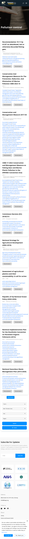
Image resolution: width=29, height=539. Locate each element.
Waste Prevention (12, 388)
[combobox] (14, 404)
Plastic (18, 97)
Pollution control (12, 142)
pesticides (11, 352)
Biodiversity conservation (9, 304)
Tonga (8, 149)
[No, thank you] (27, 521)
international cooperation (13, 190)
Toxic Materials (16, 383)
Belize (9, 180)
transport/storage (14, 357)
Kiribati (15, 134)
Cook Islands (17, 125)
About (2, 512)
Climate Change (12, 306)
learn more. (4, 532)
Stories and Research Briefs (7, 518)
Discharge (10, 183)
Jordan (20, 256)
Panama (11, 197)
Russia (8, 100)
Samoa (8, 147)
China (8, 90)
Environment (7, 66)
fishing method (9, 95)
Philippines (10, 141)
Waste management (12, 286)
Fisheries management (14, 58)
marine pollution (11, 62)
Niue (8, 139)
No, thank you (19, 535)
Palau (11, 139)
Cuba (15, 182)
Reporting (9, 63)
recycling (8, 381)
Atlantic (4, 57)
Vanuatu (9, 102)
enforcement (5, 376)
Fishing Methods (9, 60)
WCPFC (12, 152)
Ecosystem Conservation (13, 254)
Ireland (10, 348)
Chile (12, 180)
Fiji (14, 129)
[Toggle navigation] (26, 3)
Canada (4, 90)
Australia (4, 122)
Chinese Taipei (14, 90)
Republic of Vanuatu (11, 200)
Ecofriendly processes (8, 221)
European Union (12, 92)
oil (7, 197)
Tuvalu (13, 149)
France (8, 132)
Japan (15, 95)
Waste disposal (16, 202)
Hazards (10, 256)
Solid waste (13, 100)
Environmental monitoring (14, 283)
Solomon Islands (15, 147)
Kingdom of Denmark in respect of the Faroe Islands (14, 192)
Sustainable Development (16, 230)
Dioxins (4, 342)
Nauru (16, 137)
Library (2, 515)
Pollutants (12, 284)
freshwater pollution (14, 378)
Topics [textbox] (4, 404)
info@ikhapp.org (5, 500)
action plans (5, 281)
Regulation (14, 381)
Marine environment (13, 135)
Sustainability (13, 261)
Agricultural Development (9, 252)
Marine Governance (13, 316)
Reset (15, 427)
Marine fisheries (11, 193)
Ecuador (16, 183)
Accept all (8, 535)
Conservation (10, 57)
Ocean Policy (12, 317)
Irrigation (10, 225)
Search (14, 423)
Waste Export (15, 385)
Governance (18, 66)
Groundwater (11, 345)
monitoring (11, 137)
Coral (11, 309)
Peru (15, 197)
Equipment (9, 185)
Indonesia (13, 132)
